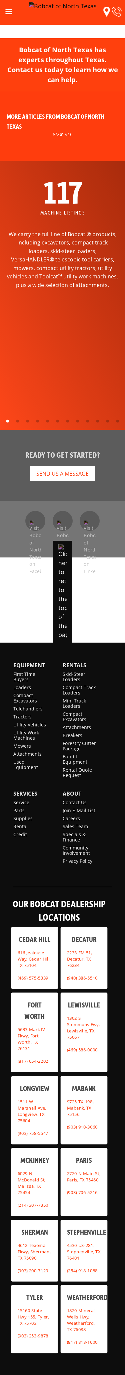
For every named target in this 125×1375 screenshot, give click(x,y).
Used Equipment (25, 764)
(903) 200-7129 (33, 1270)
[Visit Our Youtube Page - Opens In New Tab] (63, 521)
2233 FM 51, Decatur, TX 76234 (79, 958)
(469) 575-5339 (33, 978)
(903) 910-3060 (82, 1127)
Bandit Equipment (75, 759)
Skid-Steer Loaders (74, 677)
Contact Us (75, 802)
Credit (20, 834)
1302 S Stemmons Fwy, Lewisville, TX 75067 (83, 1027)
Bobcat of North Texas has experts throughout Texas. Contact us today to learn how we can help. (62, 64)
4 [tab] (37, 421)
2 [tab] (17, 421)
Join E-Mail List (79, 810)
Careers (71, 818)
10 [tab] (97, 421)
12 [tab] (117, 421)
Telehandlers (28, 708)
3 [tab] (27, 421)
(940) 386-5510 (82, 978)
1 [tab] (7, 421)
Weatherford (87, 1297)
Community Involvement (76, 850)
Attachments (27, 754)
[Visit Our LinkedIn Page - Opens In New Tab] (90, 521)
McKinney (34, 1160)
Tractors (22, 716)
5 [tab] (47, 421)
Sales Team (75, 826)
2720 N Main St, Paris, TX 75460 (83, 1176)
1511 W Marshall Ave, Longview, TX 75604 (32, 1111)
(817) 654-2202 (33, 1061)
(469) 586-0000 (82, 1049)
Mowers (22, 746)
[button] (107, 12)
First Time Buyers (24, 677)
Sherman (34, 1231)
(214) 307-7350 (33, 1205)
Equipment (29, 665)
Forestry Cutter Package (79, 746)
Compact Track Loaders (79, 690)
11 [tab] (107, 421)
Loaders (22, 687)
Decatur (83, 939)
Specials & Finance (74, 837)
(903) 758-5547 (33, 1133)
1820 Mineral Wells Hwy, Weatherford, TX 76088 (81, 1319)
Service (21, 802)
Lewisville (84, 1004)
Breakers (72, 735)
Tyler (34, 1297)
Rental (20, 826)
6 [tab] (57, 421)
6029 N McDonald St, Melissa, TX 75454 (32, 1182)
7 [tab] (67, 421)
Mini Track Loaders (74, 703)
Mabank (84, 1088)
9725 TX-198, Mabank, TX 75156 (80, 1108)
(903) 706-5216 (82, 1192)
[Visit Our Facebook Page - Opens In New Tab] (35, 521)
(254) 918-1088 (82, 1270)
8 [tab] (77, 421)
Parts (19, 810)
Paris (84, 1160)
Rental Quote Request (77, 772)
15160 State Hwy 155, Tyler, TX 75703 (33, 1316)
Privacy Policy (77, 861)
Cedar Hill (35, 939)
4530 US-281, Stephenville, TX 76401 (83, 1251)
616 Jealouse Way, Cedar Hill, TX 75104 (34, 958)
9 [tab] (87, 421)
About (72, 793)
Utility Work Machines (26, 735)
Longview (34, 1088)
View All (62, 134)
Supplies (23, 818)
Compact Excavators (25, 698)
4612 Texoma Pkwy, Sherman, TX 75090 (34, 1251)
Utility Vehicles (29, 724)
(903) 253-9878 (33, 1336)
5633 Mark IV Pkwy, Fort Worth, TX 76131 (31, 1038)
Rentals (74, 665)
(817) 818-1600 (82, 1342)
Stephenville (86, 1231)
